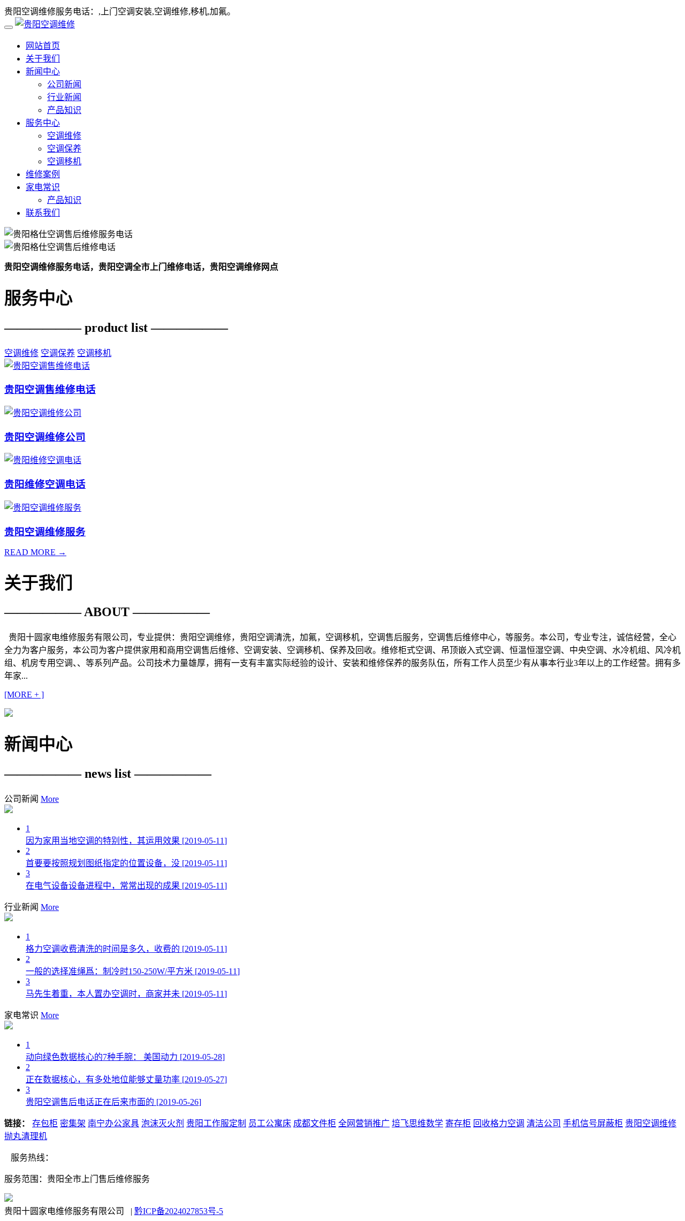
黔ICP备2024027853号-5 (178, 1211)
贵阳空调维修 (650, 1123)
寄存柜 (458, 1123)
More (50, 798)
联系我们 (43, 212)
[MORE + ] (24, 694)
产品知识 (64, 110)
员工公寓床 (269, 1123)
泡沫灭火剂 (162, 1123)
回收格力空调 (498, 1123)
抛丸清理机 (25, 1136)
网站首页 (43, 45)
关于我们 (43, 58)
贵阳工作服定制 (216, 1123)
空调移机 (64, 161)
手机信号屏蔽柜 (593, 1123)
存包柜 (45, 1123)
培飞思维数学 (417, 1123)
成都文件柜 (314, 1123)
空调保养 (64, 148)
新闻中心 (43, 71)
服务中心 (43, 122)
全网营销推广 (364, 1123)
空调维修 (64, 135)
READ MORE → (35, 552)
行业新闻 (64, 97)
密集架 (73, 1123)
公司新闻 (64, 84)
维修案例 (43, 174)
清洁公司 (544, 1123)
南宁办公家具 (113, 1123)
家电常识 (43, 187)
